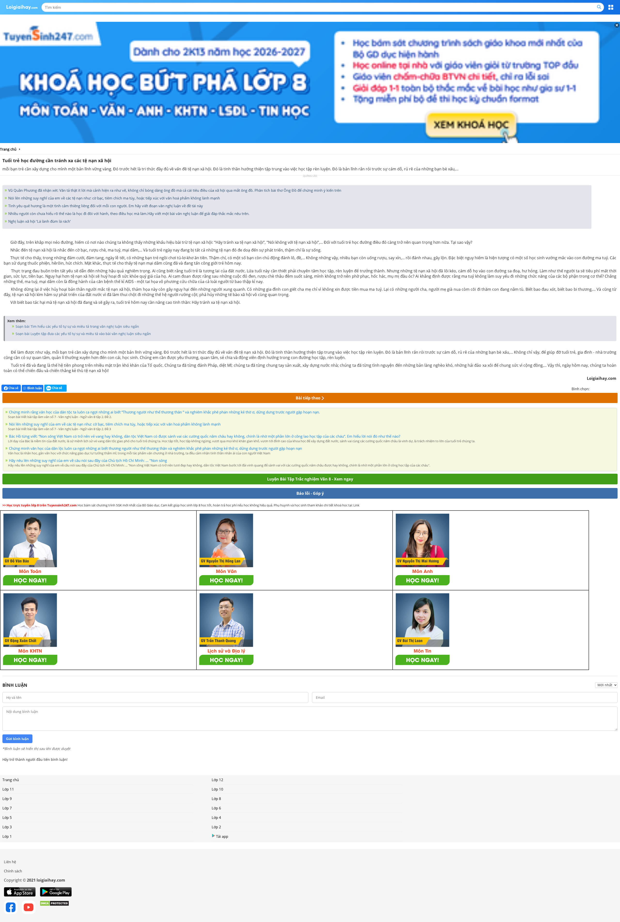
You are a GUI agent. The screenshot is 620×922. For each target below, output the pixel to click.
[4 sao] (611, 388)
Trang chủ (10, 779)
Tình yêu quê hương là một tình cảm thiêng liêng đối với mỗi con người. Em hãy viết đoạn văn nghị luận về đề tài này (105, 205)
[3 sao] (605, 388)
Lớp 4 (216, 817)
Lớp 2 (216, 826)
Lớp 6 (216, 808)
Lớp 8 (216, 798)
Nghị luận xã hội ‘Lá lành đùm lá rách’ (39, 221)
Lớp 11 (8, 789)
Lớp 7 (7, 808)
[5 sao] (617, 388)
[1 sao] (593, 388)
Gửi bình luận (17, 739)
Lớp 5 (7, 817)
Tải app (222, 836)
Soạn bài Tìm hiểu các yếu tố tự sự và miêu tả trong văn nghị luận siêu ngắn (77, 326)
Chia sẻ (13, 388)
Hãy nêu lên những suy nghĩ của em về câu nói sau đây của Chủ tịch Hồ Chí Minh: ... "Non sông (88, 460)
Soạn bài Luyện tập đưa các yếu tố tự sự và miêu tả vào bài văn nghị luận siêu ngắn (83, 333)
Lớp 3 (7, 826)
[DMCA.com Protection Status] (54, 907)
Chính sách (13, 871)
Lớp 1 (7, 836)
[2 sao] (599, 388)
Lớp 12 (217, 779)
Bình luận (34, 388)
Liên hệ (10, 861)
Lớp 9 (7, 798)
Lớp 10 (217, 789)
